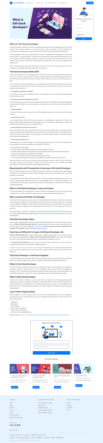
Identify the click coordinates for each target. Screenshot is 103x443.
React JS (69, 405)
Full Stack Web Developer (45, 403)
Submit (83, 38)
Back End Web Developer (45, 412)
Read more (14, 387)
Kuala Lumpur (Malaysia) (22, 437)
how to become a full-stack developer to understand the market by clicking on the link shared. (44, 315)
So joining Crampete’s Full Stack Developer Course (23, 247)
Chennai (33, 437)
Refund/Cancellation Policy (38, 435)
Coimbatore (47, 437)
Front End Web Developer (45, 410)
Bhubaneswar (60, 437)
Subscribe (51, 353)
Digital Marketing (43, 407)
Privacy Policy (26, 435)
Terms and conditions (15, 435)
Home (11, 403)
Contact (12, 410)
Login (11, 412)
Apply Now (89, 3)
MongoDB (69, 407)
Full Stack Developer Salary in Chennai (36, 228)
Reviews (12, 407)
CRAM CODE (39, 3)
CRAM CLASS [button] (29, 3)
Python (69, 403)
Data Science (41, 405)
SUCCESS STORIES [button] (50, 3)
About (11, 405)
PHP (68, 410)
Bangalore (39, 437)
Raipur (53, 437)
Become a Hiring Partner (16, 417)
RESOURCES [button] (62, 3)
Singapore (12, 437)
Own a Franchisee (14, 415)
